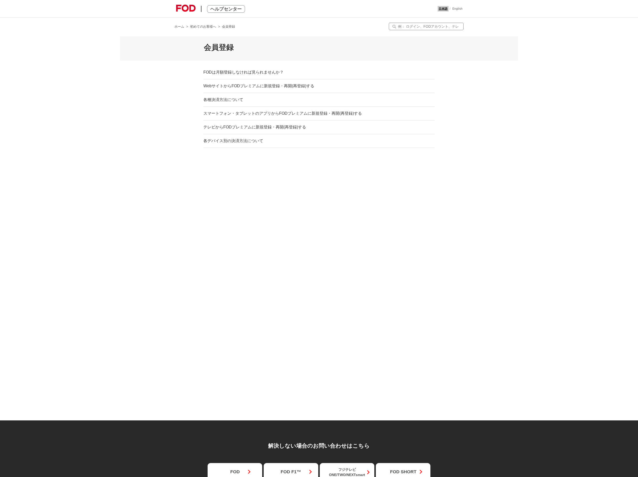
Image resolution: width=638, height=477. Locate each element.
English (457, 8)
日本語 (443, 8)
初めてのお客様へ (203, 26)
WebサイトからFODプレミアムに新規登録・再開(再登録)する (258, 86)
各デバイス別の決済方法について (233, 141)
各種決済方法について (223, 99)
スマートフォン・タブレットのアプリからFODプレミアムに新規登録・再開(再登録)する (282, 113)
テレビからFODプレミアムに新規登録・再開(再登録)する (254, 127)
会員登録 (228, 26)
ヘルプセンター (226, 8)
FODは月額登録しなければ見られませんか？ (243, 72)
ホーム (179, 26)
